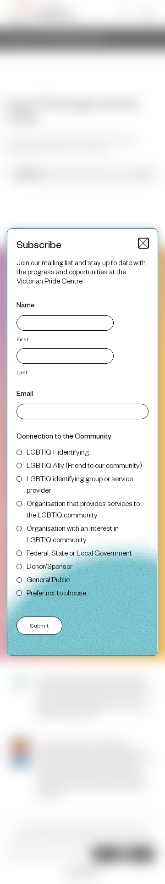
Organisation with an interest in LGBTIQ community (73, 533)
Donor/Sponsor (49, 566)
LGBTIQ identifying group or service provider (80, 484)
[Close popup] (143, 243)
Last (22, 372)
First (22, 339)
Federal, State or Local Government (79, 552)
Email (24, 393)
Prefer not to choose (56, 592)
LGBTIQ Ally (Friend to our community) (84, 465)
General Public (48, 579)
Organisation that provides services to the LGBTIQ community (83, 509)
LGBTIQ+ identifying (58, 451)
